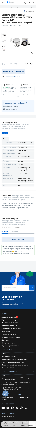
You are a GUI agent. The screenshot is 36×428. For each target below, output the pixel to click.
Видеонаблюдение (9, 326)
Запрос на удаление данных (13, 362)
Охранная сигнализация (11, 328)
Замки (24, 7)
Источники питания (10, 323)
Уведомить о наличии (13, 72)
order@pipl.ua (23, 397)
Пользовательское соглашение (14, 359)
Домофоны (6, 331)
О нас (4, 353)
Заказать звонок (11, 109)
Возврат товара (8, 368)
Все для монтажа (8, 343)
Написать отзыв (18, 239)
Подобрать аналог (13, 76)
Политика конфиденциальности (15, 365)
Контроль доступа (14, 7)
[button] (4, 31)
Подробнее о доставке (9, 95)
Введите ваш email (10, 288)
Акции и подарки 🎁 (10, 317)
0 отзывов (15, 28)
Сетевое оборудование (11, 337)
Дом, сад (5, 340)
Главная (4, 7)
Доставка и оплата (9, 356)
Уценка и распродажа (10, 346)
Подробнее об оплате (26, 95)
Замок (5, 133)
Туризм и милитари (9, 320)
